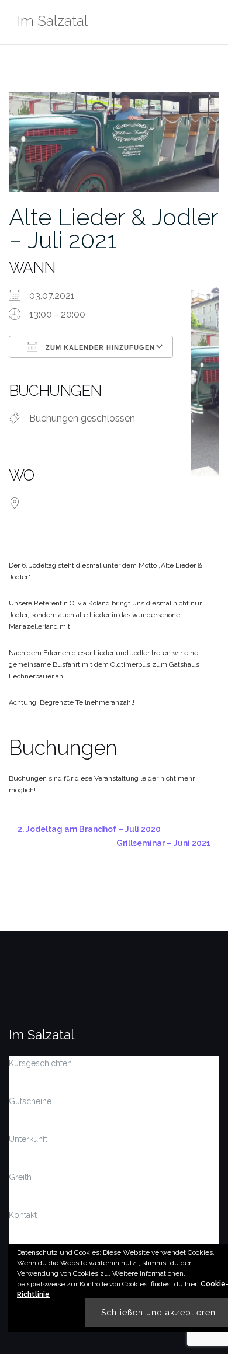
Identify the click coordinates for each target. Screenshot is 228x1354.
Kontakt (23, 1215)
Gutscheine (30, 1101)
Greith (20, 1177)
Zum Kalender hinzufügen (99, 347)
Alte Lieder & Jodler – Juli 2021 (113, 228)
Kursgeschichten (40, 1063)
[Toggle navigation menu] (207, 22)
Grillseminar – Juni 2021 (163, 843)
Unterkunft (28, 1139)
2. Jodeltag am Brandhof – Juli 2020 (89, 829)
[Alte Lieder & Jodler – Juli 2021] (114, 141)
